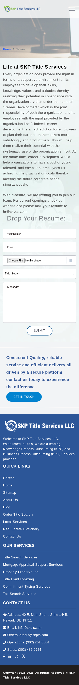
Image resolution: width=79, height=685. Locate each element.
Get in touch (24, 397)
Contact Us (12, 536)
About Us (10, 500)
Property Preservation (20, 572)
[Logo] (22, 9)
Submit (39, 330)
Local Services (15, 522)
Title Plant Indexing (18, 579)
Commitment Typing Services (26, 586)
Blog (6, 507)
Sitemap (9, 493)
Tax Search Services (19, 594)
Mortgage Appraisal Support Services (33, 565)
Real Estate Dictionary (21, 529)
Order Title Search (18, 514)
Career (8, 478)
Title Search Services (20, 557)
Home (7, 49)
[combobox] (39, 274)
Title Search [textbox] (12, 273)
